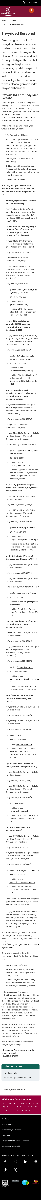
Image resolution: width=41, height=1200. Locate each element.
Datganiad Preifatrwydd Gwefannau (16, 1141)
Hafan (4, 20)
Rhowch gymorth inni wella (13, 1090)
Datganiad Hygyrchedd (11, 1146)
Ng (3, 1107)
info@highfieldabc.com (19, 465)
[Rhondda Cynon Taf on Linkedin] (25, 1161)
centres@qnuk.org (24, 744)
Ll (17, 1107)
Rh (7, 1110)
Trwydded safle (10, 1073)
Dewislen (33, 3)
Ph (36, 1107)
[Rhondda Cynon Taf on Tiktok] (5, 1170)
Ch (14, 1103)
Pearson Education (25, 667)
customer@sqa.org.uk (18, 811)
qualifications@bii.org (18, 304)
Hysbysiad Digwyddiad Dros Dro (17, 1077)
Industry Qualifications (26, 528)
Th (18, 1110)
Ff (33, 1103)
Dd (22, 1103)
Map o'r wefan (7, 1124)
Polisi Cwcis (6, 1135)
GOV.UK (5, 111)
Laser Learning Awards (26, 593)
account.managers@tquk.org (22, 882)
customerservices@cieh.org (21, 371)
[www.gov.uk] (5, 1183)
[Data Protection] (36, 1182)
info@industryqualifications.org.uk (24, 539)
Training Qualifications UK (28, 870)
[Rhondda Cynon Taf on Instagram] (15, 1161)
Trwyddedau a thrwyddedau (12, 25)
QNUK (19, 735)
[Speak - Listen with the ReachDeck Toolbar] (31, 10)
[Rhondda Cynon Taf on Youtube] (36, 1161)
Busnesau (14, 20)
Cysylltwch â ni (7, 1119)
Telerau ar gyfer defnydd (11, 1130)
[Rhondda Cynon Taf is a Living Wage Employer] (25, 1182)
